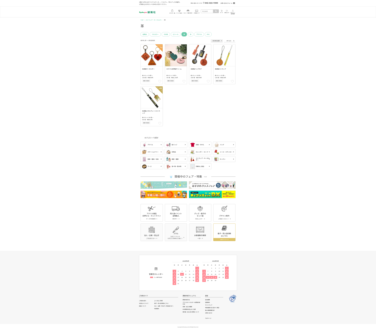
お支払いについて (143, 303)
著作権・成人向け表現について (191, 312)
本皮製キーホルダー (148, 69)
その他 (166, 34)
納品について (142, 306)
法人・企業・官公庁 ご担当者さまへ (163, 306)
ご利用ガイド (143, 296)
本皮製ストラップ (220, 69)
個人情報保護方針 (210, 310)
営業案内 (207, 302)
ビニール (175, 34)
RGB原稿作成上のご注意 (189, 309)
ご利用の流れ (142, 300)
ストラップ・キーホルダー (154, 20)
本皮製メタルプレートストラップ (151, 112)
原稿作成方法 (186, 299)
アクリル (199, 34)
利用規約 (156, 308)
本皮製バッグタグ (196, 69)
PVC (208, 34)
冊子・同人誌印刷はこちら (161, 303)
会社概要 (207, 299)
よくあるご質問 (158, 300)
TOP (142, 20)
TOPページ (208, 318)
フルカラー (155, 34)
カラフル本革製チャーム (174, 69)
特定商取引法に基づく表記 (212, 307)
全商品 (145, 34)
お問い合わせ (208, 313)
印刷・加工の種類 (187, 306)
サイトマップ (208, 305)
